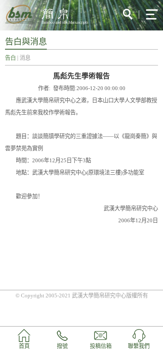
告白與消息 (26, 41)
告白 (10, 58)
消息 (25, 58)
